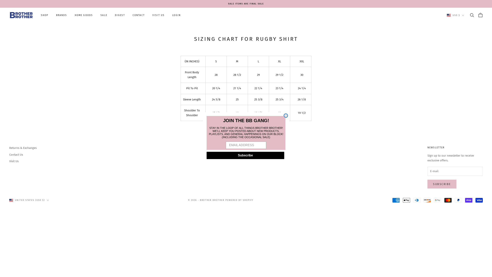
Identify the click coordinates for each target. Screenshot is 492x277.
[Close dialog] (286, 116)
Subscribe (245, 155)
